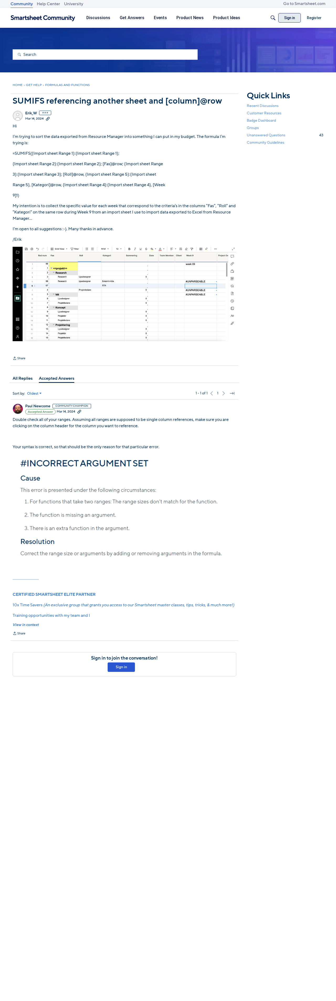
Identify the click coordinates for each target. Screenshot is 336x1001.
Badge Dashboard (261, 120)
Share (19, 358)
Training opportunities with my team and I (51, 615)
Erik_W (31, 113)
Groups (253, 127)
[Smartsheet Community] (42, 18)
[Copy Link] (48, 118)
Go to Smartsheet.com (304, 4)
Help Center (48, 4)
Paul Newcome (37, 406)
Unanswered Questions (285, 135)
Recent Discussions (263, 105)
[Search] (273, 18)
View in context (26, 624)
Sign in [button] (121, 667)
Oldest (33, 393)
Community (21, 4)
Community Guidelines (265, 142)
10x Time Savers (123, 605)
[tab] (22, 378)
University (73, 4)
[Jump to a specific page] (232, 393)
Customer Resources (264, 113)
